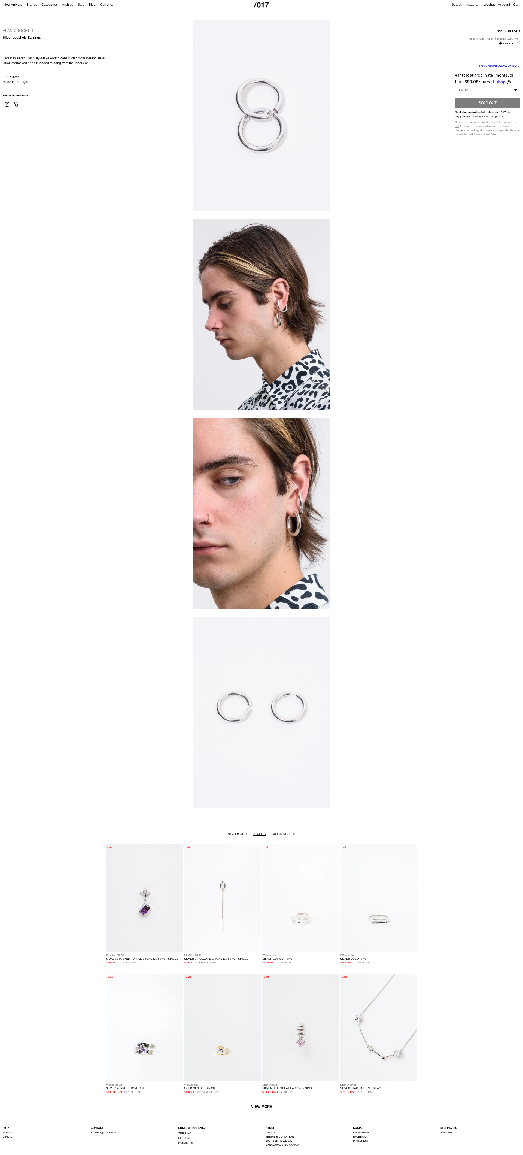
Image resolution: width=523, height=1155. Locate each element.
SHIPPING (184, 1133)
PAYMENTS (185, 1142)
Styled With (237, 834)
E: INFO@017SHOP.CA (106, 1132)
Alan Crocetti (18, 30)
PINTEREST (361, 1140)
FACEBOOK (360, 1136)
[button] (487, 41)
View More (261, 1107)
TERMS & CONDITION (280, 1136)
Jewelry (259, 834)
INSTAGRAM (361, 1132)
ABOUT (270, 1132)
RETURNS (184, 1137)
